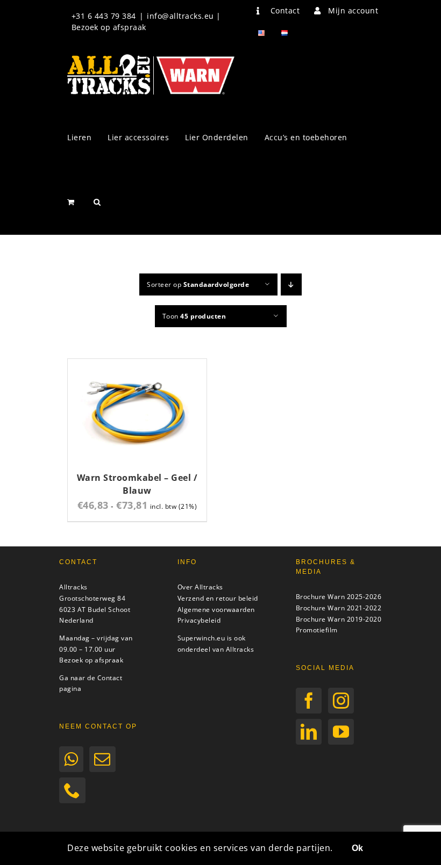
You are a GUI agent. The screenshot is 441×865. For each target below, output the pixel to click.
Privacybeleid (199, 620)
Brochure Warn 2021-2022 (339, 607)
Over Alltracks (200, 587)
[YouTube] (341, 732)
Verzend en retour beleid (217, 598)
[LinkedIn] (309, 732)
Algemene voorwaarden (216, 609)
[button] (97, 202)
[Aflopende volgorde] (291, 284)
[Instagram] (341, 700)
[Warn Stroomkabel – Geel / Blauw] (137, 365)
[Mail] (102, 759)
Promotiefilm (317, 630)
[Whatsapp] (71, 759)
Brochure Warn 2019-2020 (339, 619)
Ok (357, 848)
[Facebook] (309, 700)
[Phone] (72, 790)
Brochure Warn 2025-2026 (339, 596)
